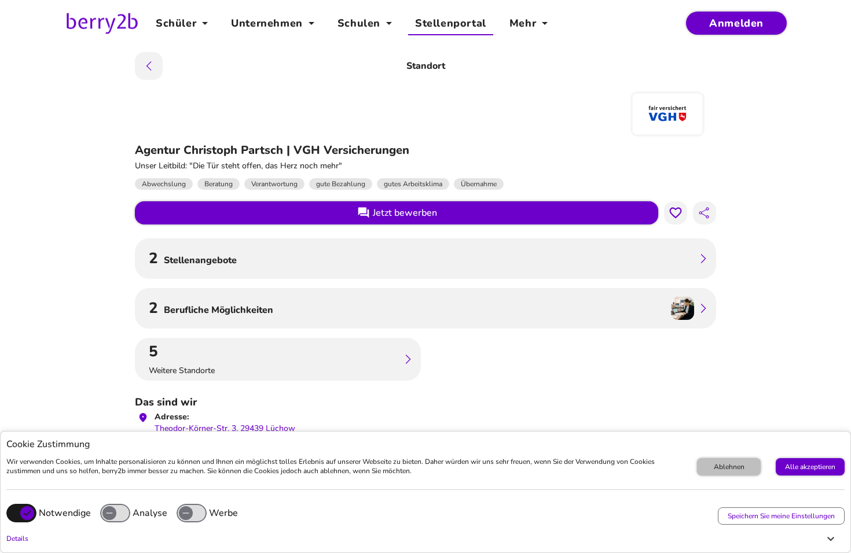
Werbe (223, 513)
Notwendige (65, 513)
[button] (422, 538)
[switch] (115, 513)
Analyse (150, 513)
